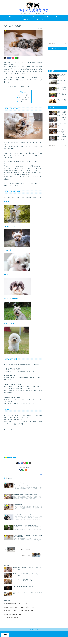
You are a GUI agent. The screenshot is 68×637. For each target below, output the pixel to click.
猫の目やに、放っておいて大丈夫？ (13, 614)
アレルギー (11, 457)
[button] (18, 58)
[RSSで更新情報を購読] (26, 470)
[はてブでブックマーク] (10, 58)
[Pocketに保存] (13, 58)
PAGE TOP (34, 629)
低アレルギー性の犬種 (23, 97)
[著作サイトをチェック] (20, 470)
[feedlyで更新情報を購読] (23, 470)
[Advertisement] (23, 442)
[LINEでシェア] (16, 58)
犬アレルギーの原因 (23, 95)
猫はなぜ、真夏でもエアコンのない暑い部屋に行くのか (19, 607)
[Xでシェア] (5, 58)
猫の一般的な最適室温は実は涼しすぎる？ (15, 603)
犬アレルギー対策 (22, 99)
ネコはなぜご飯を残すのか (11, 617)
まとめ (20, 101)
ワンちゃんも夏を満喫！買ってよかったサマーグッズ (18, 610)
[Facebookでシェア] (8, 58)
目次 (21, 92)
